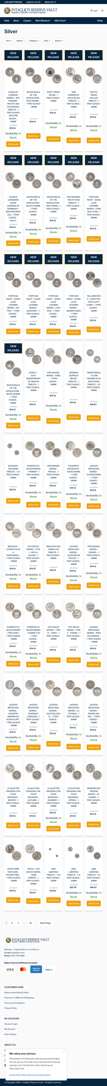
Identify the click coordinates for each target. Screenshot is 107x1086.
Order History (10, 1034)
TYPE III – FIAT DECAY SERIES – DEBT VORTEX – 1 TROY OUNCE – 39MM (33, 876)
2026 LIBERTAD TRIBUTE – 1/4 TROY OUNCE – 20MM (73, 875)
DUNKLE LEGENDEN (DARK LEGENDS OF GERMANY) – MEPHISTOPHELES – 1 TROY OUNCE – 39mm (13, 209)
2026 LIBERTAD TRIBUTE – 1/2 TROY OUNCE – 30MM (94, 875)
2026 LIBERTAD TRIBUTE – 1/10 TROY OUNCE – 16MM (53, 875)
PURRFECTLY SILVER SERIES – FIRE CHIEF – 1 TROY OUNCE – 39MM (13, 633)
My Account (9, 1029)
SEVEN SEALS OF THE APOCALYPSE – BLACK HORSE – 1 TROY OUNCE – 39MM (33, 206)
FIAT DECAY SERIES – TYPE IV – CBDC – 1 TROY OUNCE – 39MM (53, 633)
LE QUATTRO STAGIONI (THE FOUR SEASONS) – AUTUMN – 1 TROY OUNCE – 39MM (33, 797)
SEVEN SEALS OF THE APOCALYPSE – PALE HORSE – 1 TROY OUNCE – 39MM (33, 99)
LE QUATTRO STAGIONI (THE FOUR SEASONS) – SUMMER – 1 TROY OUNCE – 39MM (53, 797)
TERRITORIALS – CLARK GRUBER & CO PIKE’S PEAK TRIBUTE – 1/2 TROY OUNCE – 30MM (94, 381)
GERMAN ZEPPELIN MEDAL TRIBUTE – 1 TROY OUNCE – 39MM (73, 379)
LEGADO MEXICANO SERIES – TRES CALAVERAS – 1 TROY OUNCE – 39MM (94, 634)
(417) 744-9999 (18, 955)
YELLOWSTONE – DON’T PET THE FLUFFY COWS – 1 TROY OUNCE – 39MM (94, 303)
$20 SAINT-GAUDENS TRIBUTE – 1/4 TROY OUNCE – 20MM (13, 472)
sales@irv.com (18, 952)
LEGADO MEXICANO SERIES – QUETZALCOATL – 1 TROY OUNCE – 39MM (53, 713)
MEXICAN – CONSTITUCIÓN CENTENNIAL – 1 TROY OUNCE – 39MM (13, 553)
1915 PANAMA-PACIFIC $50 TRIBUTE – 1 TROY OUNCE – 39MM (73, 203)
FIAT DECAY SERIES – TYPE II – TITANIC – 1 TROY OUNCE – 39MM (73, 633)
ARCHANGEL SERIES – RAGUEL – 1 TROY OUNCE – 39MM (53, 472)
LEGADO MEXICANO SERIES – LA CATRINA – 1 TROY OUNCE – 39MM (73, 712)
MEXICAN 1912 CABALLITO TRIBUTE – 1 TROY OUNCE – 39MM (53, 552)
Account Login (11, 1024)
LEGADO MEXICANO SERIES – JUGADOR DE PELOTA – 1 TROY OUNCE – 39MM (73, 555)
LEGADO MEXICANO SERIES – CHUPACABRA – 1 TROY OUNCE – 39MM (94, 475)
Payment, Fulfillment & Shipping (19, 997)
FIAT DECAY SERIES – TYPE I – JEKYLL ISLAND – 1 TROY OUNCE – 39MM (33, 553)
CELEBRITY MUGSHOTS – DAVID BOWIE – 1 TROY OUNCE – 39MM (73, 473)
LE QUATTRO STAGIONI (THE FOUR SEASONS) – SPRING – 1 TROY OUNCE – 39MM (73, 797)
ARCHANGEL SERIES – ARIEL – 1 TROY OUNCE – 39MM (53, 378)
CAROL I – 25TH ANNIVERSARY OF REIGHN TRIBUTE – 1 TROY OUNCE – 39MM (33, 381)
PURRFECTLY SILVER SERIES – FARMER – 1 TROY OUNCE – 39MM (33, 472)
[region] (36, 1064)
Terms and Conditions (14, 1003)
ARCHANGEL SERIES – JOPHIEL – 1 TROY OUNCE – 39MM (94, 552)
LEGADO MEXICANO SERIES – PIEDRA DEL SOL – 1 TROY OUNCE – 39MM (94, 713)
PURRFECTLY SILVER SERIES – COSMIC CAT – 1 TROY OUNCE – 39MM (33, 634)
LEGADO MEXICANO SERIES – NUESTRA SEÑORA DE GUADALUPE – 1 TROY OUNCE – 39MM (13, 715)
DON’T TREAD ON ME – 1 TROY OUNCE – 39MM (53, 96)
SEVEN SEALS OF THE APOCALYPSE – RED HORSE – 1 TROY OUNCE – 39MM (53, 204)
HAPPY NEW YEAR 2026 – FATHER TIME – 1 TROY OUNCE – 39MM (13, 875)
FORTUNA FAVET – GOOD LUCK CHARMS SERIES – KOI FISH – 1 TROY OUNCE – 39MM (13, 306)
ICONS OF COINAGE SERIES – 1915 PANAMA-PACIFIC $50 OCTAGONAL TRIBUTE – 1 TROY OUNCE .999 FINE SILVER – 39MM (13, 107)
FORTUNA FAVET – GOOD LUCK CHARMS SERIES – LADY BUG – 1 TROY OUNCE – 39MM (53, 306)
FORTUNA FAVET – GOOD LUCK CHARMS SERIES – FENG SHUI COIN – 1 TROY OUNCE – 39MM (94, 207)
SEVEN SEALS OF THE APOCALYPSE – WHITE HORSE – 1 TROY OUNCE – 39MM (13, 394)
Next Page (45, 923)
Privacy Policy (10, 1008)
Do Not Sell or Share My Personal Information (30, 1075)
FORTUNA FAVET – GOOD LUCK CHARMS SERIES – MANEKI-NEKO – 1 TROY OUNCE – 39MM (74, 308)
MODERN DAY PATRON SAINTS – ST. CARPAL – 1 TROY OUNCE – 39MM (94, 795)
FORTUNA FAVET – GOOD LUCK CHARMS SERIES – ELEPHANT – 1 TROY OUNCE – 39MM (33, 306)
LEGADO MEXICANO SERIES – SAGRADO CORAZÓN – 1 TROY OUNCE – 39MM (33, 713)
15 (30, 923)
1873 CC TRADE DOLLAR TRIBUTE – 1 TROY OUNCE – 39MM (94, 99)
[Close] (64, 1051)
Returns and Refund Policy (16, 992)
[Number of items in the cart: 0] (102, 10)
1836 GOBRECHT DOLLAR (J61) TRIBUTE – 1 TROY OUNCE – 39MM (73, 99)
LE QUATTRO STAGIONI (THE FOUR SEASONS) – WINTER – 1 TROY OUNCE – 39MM (13, 797)
